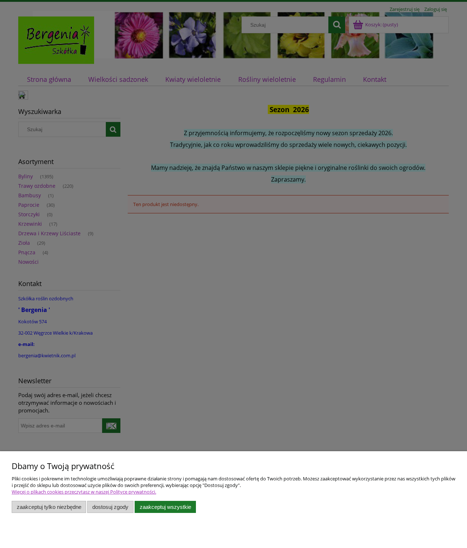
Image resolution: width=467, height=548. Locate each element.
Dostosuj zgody (110, 507)
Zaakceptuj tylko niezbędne (49, 507)
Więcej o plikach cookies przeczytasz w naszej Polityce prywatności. (84, 491)
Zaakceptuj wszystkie (165, 507)
